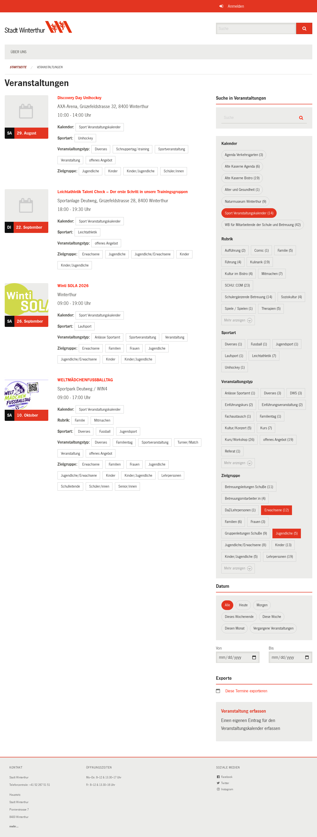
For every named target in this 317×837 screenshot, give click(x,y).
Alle (227, 605)
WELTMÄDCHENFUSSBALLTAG (85, 380)
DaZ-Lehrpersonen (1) (240, 510)
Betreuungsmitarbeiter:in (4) (245, 498)
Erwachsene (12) (276, 510)
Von (219, 648)
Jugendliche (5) (287, 533)
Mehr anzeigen (235, 320)
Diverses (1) (233, 344)
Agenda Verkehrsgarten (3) (244, 155)
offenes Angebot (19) (278, 440)
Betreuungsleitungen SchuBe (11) (249, 487)
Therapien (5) (271, 309)
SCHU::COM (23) (237, 285)
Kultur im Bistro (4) (239, 274)
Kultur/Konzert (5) (238, 428)
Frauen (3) (258, 522)
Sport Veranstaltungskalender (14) (249, 213)
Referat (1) (232, 451)
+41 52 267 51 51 (39, 785)
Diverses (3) (272, 393)
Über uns (18, 52)
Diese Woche (272, 617)
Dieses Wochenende (239, 617)
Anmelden (236, 6)
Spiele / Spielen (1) (239, 309)
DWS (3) (296, 393)
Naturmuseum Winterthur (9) (245, 202)
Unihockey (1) (235, 367)
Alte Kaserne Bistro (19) (242, 178)
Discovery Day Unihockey (79, 98)
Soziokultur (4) (291, 297)
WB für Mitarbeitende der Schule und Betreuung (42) (263, 225)
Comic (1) (261, 250)
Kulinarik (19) (260, 262)
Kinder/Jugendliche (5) (241, 557)
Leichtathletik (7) (264, 356)
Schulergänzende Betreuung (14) (248, 297)
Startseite (18, 67)
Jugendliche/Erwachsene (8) (245, 545)
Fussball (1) (259, 344)
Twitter (225, 783)
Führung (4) (233, 262)
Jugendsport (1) (287, 344)
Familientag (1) (270, 416)
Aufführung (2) (235, 250)
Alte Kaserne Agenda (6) (242, 166)
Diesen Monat (234, 628)
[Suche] (304, 28)
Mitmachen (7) (272, 274)
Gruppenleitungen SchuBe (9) (246, 533)
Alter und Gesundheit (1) (242, 190)
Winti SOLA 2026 (73, 286)
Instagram (227, 789)
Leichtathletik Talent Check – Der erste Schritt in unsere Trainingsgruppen (122, 192)
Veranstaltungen (49, 67)
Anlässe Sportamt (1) (240, 393)
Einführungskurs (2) (239, 405)
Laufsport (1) (234, 356)
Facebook (227, 777)
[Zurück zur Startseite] (38, 31)
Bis (271, 648)
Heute (243, 605)
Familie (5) (285, 250)
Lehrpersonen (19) (279, 557)
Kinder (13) (283, 545)
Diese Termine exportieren (246, 691)
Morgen (262, 605)
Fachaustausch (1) (238, 416)
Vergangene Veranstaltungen (273, 628)
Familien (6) (233, 522)
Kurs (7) (266, 428)
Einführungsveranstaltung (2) (282, 405)
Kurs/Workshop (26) (239, 440)
